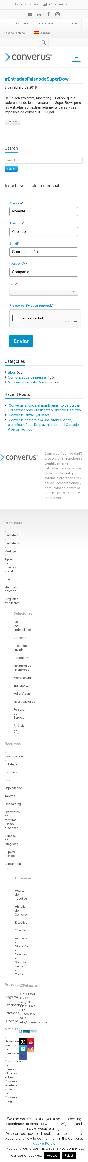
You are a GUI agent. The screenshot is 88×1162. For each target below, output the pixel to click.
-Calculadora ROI (13, 864)
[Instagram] (57, 14)
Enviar (21, 341)
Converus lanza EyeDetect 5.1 (32, 415)
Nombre (16, 203)
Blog (11, 372)
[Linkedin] (39, 14)
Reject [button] (69, 1155)
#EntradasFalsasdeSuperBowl (37, 79)
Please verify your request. (31, 305)
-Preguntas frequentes (12, 599)
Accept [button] (52, 1155)
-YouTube (11, 1085)
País (13, 284)
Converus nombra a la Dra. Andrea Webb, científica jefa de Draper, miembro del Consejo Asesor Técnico (43, 424)
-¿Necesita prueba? (11, 587)
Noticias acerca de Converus (30, 382)
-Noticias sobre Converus (11, 1077)
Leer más (12, 121)
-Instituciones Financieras (22, 665)
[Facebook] (48, 14)
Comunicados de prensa (27, 377)
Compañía (18, 264)
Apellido (16, 223)
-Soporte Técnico (20, 962)
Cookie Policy (43, 1143)
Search (11, 168)
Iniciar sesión (47, 23)
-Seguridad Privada (21, 645)
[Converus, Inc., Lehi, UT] (28, 1031)
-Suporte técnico (10, 852)
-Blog (8, 1101)
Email (14, 243)
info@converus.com (61, 4)
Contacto (71, 23)
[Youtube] (30, 14)
